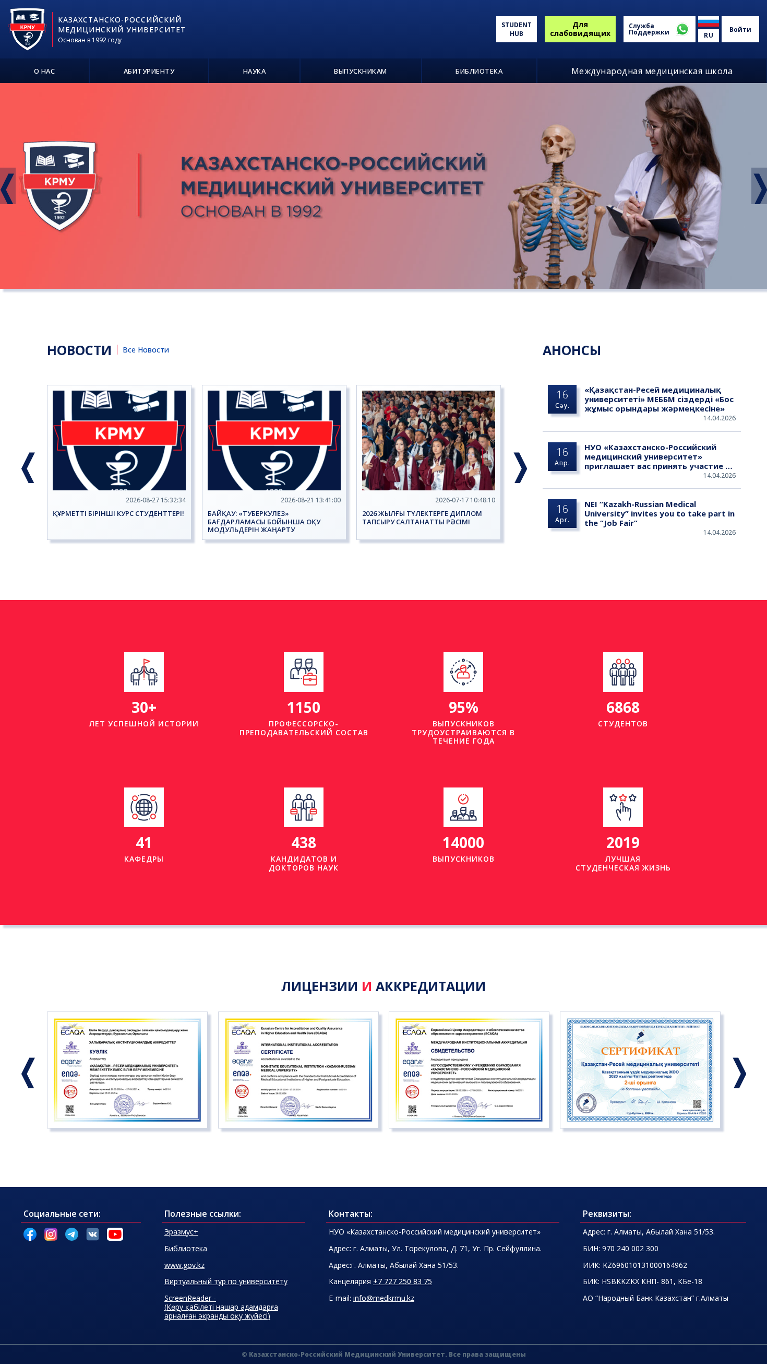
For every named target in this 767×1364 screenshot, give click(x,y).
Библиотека (185, 1248)
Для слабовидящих (580, 28)
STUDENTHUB (516, 29)
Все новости (146, 350)
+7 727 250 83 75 (402, 1281)
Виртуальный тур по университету (225, 1281)
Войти (740, 29)
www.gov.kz (184, 1265)
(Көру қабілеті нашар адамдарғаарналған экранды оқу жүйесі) (221, 1307)
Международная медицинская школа (652, 71)
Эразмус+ (181, 1232)
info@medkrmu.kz (383, 1298)
